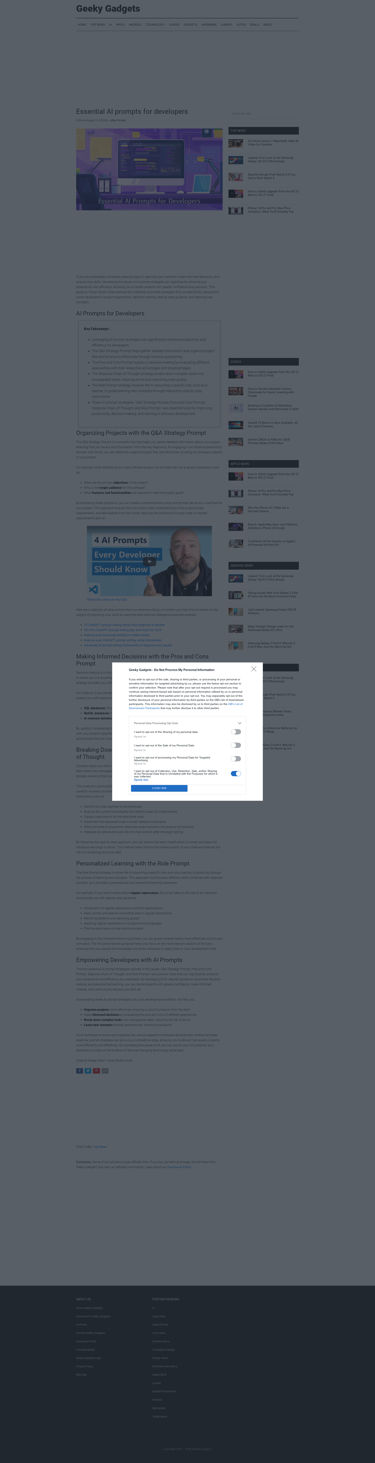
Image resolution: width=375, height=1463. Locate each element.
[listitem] (187, 723)
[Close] (255, 670)
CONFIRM (159, 788)
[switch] (236, 731)
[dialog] (187, 732)
